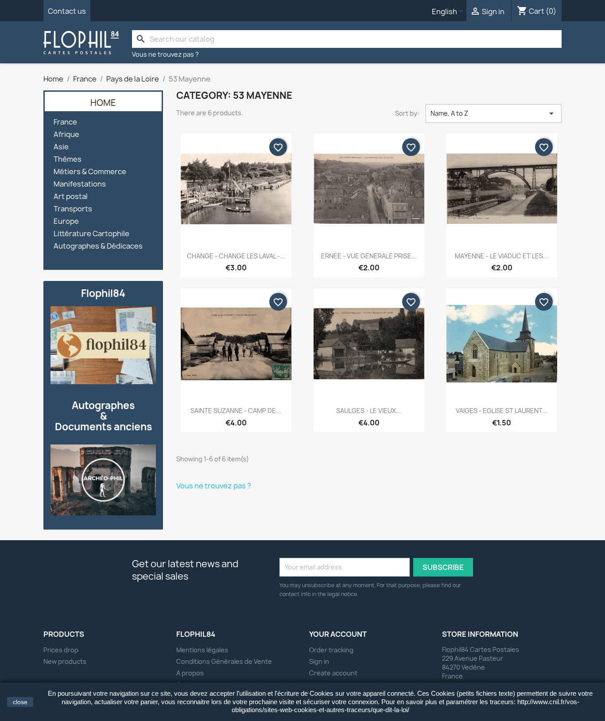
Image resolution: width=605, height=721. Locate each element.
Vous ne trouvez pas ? (165, 54)
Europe (66, 221)
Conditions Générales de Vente (224, 661)
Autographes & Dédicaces (98, 246)
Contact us (67, 11)
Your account (338, 634)
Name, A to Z (493, 113)
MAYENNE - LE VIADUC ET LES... (501, 256)
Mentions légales (202, 650)
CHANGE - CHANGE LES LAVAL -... (236, 256)
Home (103, 103)
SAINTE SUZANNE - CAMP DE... (235, 410)
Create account (333, 673)
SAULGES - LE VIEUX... (368, 410)
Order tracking (331, 650)
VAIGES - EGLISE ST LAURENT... (501, 410)
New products (64, 661)
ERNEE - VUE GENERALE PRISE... (369, 256)
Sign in (319, 661)
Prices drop (60, 650)
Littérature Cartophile (91, 233)
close (20, 701)
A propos (190, 673)
